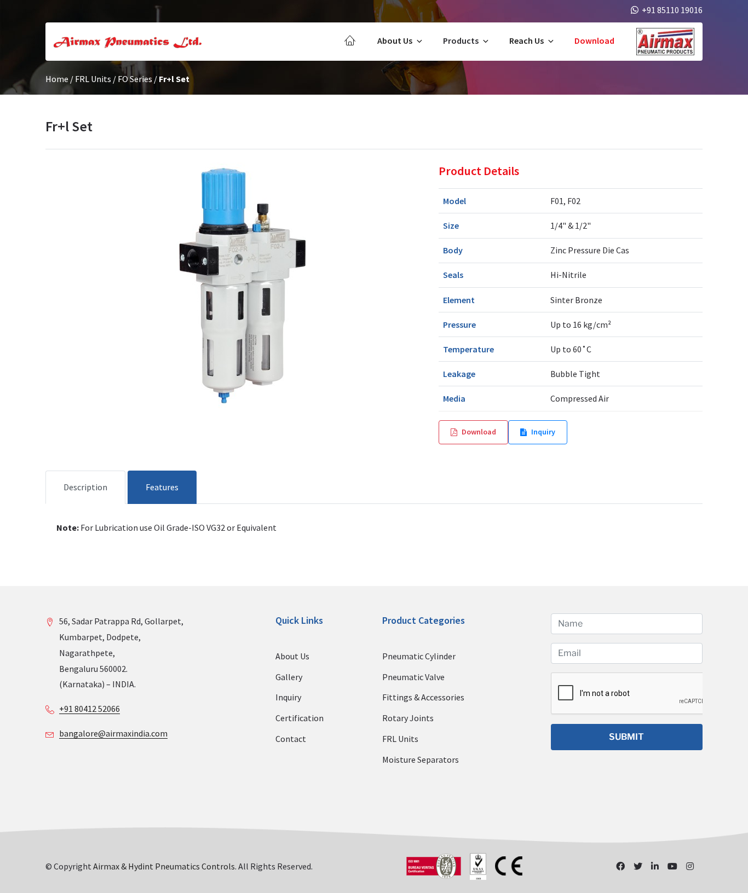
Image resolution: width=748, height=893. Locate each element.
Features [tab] (162, 487)
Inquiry (543, 432)
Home (56, 78)
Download (594, 40)
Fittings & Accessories (423, 697)
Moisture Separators (420, 759)
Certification (299, 717)
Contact (290, 738)
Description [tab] (85, 487)
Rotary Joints (408, 717)
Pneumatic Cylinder (419, 656)
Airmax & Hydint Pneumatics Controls (164, 866)
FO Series (135, 78)
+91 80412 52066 (89, 708)
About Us (394, 40)
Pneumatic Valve (413, 676)
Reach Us (526, 40)
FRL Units (93, 78)
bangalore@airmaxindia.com (113, 733)
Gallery (288, 676)
